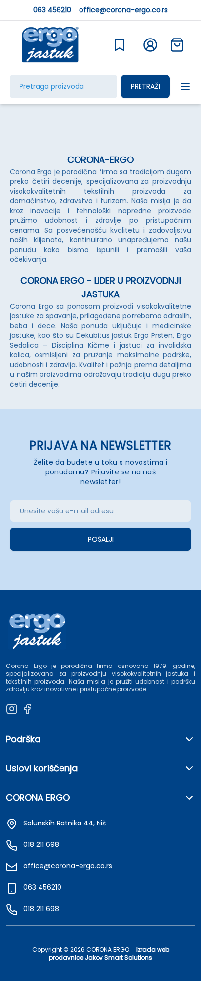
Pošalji (101, 539)
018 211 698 (41, 909)
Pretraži (145, 86)
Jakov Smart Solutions (118, 957)
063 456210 (52, 10)
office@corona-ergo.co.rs (123, 10)
